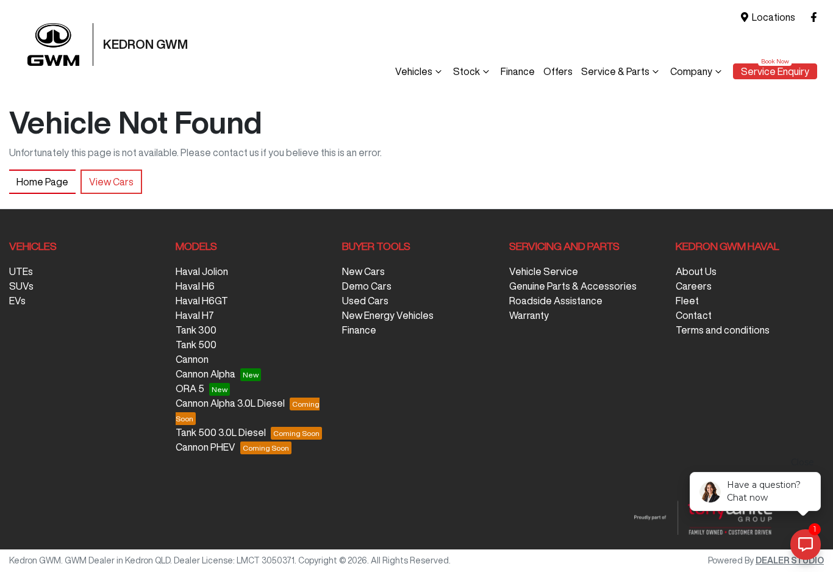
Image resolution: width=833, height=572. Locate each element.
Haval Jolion (202, 271)
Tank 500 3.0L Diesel (221, 432)
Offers (558, 71)
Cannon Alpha (205, 374)
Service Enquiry (775, 71)
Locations (773, 17)
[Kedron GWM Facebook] (816, 17)
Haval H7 (195, 315)
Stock (466, 71)
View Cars (111, 182)
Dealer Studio (790, 560)
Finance (518, 71)
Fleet (687, 301)
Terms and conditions (723, 330)
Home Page (42, 182)
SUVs (21, 286)
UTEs (21, 271)
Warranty (529, 315)
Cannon (192, 359)
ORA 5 (190, 388)
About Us (696, 271)
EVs (17, 301)
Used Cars (365, 301)
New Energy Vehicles (388, 315)
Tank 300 (196, 330)
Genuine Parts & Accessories (573, 286)
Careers (694, 286)
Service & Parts (615, 71)
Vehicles (413, 71)
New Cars (363, 271)
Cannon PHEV (205, 447)
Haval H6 (195, 286)
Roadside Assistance (555, 301)
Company (691, 71)
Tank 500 (196, 344)
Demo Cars (366, 286)
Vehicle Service (543, 271)
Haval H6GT (202, 301)
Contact (694, 315)
